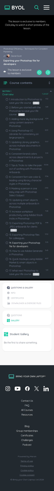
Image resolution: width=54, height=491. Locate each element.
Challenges (27, 440)
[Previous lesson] (39, 72)
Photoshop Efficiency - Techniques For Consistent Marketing (25, 50)
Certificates (27, 435)
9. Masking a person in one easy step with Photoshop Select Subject (23, 192)
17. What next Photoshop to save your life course (23, 272)
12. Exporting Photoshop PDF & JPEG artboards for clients (25, 226)
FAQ (27, 405)
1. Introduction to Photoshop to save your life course (25, 101)
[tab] (24, 287)
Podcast (27, 444)
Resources (27, 414)
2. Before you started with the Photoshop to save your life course (25, 111)
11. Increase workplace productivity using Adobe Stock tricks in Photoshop (25, 215)
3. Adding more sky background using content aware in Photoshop (26, 122)
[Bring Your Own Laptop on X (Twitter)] (36, 388)
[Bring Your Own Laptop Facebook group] (27, 388)
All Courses (27, 410)
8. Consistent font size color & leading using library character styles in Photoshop (25, 180)
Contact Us (27, 400)
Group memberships (27, 430)
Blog (27, 426)
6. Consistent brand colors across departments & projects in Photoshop (26, 157)
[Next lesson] (48, 72)
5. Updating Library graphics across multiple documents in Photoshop (24, 146)
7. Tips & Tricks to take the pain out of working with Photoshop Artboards (25, 169)
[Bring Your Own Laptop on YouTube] (17, 388)
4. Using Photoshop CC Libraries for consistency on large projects (24, 134)
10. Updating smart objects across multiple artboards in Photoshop (24, 203)
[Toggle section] (51, 91)
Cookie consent (27, 475)
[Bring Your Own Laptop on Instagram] (7, 388)
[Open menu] (46, 7)
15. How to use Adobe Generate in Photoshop (25, 252)
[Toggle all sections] (49, 83)
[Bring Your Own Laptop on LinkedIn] (46, 388)
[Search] (36, 7)
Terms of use (27, 461)
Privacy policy (27, 465)
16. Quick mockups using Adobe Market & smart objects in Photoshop (25, 262)
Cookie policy (27, 470)
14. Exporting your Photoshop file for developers (24, 244)
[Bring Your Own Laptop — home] (15, 8)
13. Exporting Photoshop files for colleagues (24, 236)
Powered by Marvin (27, 456)
